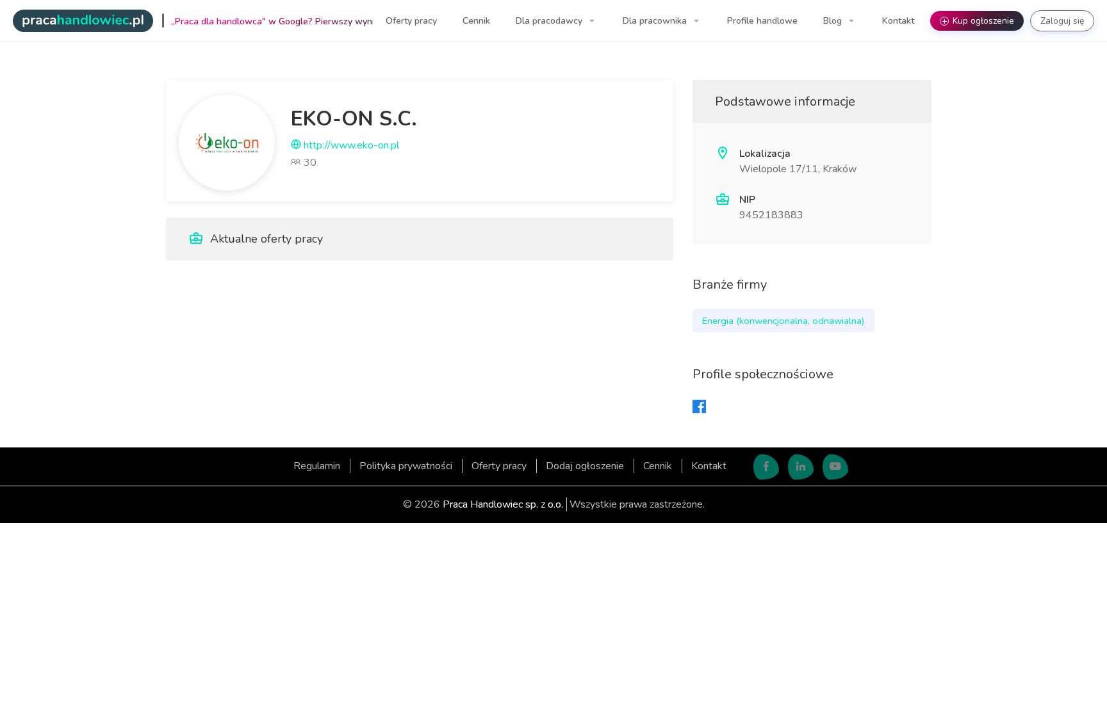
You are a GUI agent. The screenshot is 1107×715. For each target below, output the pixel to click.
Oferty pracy (411, 21)
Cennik (476, 21)
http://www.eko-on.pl (350, 145)
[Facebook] (699, 408)
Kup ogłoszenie (978, 21)
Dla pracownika (656, 21)
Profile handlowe (762, 21)
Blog (833, 21)
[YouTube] (835, 467)
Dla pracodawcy (550, 21)
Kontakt (898, 21)
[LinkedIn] (801, 467)
